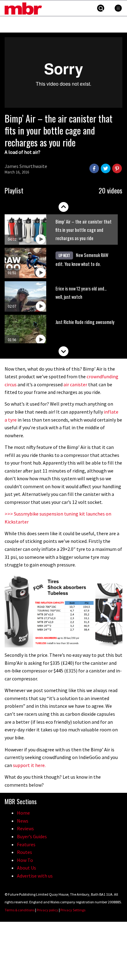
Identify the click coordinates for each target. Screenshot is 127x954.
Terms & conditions (20, 910)
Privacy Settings (72, 910)
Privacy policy (47, 910)
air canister (75, 384)
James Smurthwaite (26, 166)
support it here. (29, 765)
